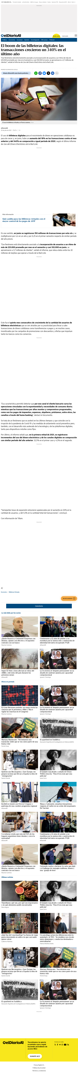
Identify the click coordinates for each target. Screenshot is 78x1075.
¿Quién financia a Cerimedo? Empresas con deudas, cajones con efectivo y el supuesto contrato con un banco (18, 640)
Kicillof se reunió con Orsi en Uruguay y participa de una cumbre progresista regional (19, 805)
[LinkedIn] (52, 73)
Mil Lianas (44, 40)
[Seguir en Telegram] (59, 1044)
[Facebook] (40, 73)
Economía (12, 40)
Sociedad (19, 40)
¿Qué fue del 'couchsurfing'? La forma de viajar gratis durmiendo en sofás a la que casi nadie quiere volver (19, 937)
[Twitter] (48, 73)
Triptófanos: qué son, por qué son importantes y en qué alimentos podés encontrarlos (19, 904)
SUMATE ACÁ (35, 1056)
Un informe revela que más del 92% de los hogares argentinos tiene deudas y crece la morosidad (18, 836)
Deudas (49, 2)
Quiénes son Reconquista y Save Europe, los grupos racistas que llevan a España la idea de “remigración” (19, 774)
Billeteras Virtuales (14, 592)
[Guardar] (56, 73)
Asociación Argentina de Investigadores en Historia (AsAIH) (57, 742)
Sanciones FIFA (55, 2)
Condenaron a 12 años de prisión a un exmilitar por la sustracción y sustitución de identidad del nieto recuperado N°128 (57, 640)
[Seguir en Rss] (68, 1044)
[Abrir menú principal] (76, 35)
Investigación (35, 40)
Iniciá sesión (65, 36)
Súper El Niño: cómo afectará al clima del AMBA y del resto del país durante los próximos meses (17, 673)
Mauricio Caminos (6, 645)
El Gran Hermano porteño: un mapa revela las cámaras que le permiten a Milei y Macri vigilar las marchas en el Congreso (19, 709)
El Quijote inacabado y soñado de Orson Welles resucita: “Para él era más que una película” (56, 774)
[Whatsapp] (36, 73)
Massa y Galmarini (43, 2)
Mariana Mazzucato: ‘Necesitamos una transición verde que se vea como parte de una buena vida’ (19, 741)
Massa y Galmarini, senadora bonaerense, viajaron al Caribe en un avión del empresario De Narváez (58, 806)
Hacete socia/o (56, 36)
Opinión (26, 40)
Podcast (52, 40)
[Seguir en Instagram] (62, 1044)
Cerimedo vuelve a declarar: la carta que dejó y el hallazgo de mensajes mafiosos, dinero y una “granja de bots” (57, 868)
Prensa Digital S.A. (39, 1065)
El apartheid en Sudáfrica (50, 739)
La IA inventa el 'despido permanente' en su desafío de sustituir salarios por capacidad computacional (57, 673)
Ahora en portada (7, 682)
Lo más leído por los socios (11, 613)
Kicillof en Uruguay (34, 2)
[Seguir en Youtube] (65, 1044)
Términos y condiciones (39, 1070)
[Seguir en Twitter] (55, 1044)
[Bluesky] (44, 73)
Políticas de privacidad (39, 1068)
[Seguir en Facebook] (57, 1044)
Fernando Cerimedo (17, 2)
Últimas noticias (7, 877)
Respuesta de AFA (63, 2)
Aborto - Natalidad (72, 2)
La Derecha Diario (25, 2)
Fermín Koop (5, 746)
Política (4, 40)
